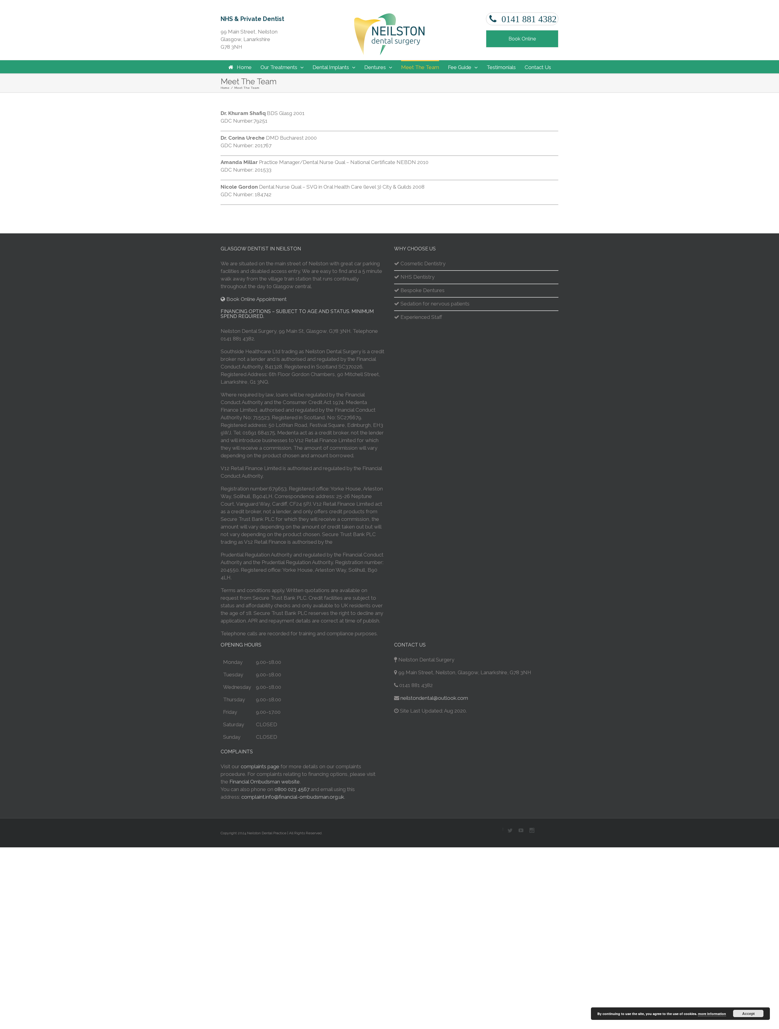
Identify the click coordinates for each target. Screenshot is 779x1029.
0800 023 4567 (291, 789)
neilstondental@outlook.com (434, 698)
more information (712, 1013)
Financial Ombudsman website (264, 782)
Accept (748, 1013)
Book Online (522, 39)
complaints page (260, 766)
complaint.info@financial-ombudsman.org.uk (292, 797)
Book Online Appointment (256, 299)
